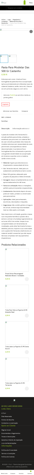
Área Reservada (6, 416)
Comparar (25, 111)
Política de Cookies (8, 457)
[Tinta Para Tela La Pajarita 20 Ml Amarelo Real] (17, 296)
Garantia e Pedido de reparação (12, 440)
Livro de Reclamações (8, 443)
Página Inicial (6, 430)
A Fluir (3, 413)
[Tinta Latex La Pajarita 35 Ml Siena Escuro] (17, 333)
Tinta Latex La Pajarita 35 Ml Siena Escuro (17, 347)
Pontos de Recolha (7, 420)
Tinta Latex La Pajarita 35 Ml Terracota (15, 384)
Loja (9, 19)
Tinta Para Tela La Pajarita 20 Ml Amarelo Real (16, 311)
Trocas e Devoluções (8, 436)
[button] (27, 279)
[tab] (5, 128)
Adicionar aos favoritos (10, 111)
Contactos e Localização (9, 423)
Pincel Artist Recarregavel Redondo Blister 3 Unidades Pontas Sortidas (14, 276)
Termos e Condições (8, 453)
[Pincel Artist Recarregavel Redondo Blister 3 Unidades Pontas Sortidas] (17, 260)
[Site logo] (3, 3)
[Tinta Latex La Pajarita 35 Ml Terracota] (17, 369)
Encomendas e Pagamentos (10, 433)
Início (3, 19)
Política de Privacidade (9, 450)
